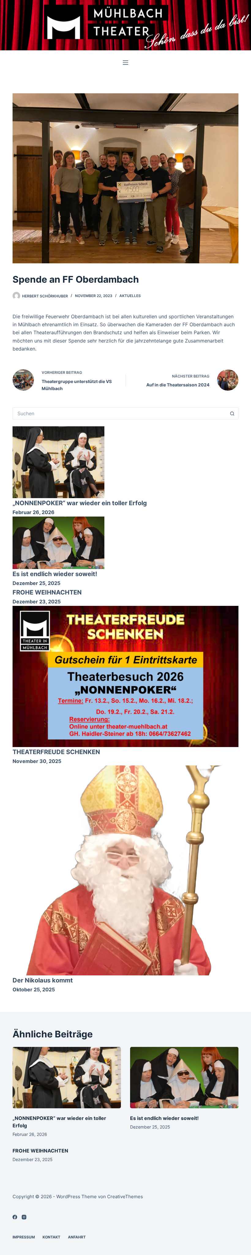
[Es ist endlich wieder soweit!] (58, 543)
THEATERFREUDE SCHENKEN (56, 752)
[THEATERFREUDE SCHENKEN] (125, 676)
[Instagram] (24, 1217)
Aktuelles (130, 295)
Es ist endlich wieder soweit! (55, 574)
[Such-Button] (232, 413)
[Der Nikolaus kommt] (125, 870)
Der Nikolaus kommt (43, 980)
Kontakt (51, 1237)
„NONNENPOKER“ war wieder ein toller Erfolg (80, 503)
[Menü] (125, 62)
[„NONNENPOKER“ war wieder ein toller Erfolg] (58, 462)
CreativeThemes (125, 1196)
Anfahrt (77, 1237)
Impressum (24, 1237)
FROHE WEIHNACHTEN (47, 592)
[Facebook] (15, 1217)
